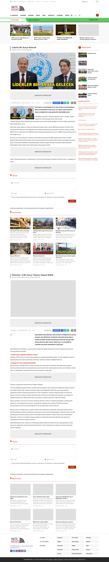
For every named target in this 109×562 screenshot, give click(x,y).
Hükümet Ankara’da (38, 256)
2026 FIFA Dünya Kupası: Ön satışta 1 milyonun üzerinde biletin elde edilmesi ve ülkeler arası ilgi (88, 140)
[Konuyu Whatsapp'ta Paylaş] (68, 103)
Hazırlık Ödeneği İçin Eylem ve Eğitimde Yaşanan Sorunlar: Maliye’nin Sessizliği (88, 159)
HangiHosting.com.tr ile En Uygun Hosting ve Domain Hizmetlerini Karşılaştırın (86, 115)
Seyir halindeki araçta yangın (41, 497)
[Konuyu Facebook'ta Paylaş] (62, 103)
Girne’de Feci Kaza (15, 522)
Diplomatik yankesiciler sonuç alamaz (93, 71)
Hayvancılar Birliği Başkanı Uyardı (93, 86)
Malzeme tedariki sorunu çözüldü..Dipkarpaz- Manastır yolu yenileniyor (88, 39)
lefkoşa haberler (58, 559)
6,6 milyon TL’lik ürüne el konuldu (19, 231)
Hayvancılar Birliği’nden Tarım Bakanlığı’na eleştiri (64, 497)
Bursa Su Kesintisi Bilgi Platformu (86, 129)
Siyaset (18, 102)
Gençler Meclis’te (15, 256)
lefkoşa (50, 559)
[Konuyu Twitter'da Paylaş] (65, 103)
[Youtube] (22, 551)
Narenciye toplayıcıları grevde (64, 522)
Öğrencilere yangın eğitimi (40, 522)
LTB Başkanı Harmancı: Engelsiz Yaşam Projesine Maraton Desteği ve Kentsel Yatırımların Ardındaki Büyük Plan (88, 153)
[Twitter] (14, 551)
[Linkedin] (19, 551)
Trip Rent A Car (82, 120)
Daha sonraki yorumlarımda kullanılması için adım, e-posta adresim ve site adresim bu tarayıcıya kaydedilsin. (38, 197)
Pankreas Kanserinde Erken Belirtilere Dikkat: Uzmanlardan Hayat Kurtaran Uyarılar (87, 108)
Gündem (18, 49)
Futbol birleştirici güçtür (92, 94)
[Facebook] (11, 551)
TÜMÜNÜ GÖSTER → (94, 20)
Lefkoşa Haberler (85, 101)
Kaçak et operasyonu (33, 20)
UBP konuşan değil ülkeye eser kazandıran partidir (20, 38)
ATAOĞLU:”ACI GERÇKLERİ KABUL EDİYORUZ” (64, 38)
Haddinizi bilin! (92, 53)
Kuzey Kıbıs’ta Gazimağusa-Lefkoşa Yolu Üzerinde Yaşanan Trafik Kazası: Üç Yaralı (88, 134)
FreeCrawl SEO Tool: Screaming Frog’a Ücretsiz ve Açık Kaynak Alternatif (87, 124)
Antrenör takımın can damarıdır (92, 78)
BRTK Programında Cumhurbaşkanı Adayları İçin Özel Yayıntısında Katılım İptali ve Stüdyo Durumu (87, 147)
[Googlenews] (25, 551)
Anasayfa (14, 49)
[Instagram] (17, 551)
